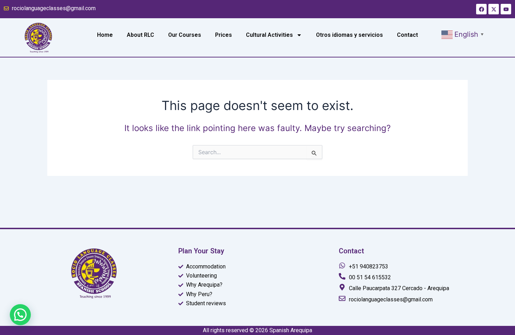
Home (105, 35)
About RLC (140, 35)
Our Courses (184, 35)
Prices (223, 35)
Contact (407, 35)
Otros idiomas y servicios (349, 35)
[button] (463, 33)
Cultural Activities (269, 35)
